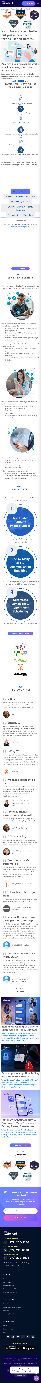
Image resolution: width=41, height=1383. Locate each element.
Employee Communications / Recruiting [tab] (20, 208)
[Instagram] (13, 1336)
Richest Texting (8, 1286)
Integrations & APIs (10, 1289)
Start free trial (20, 1145)
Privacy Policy (8, 1329)
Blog (4, 1332)
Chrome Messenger (10, 1292)
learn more (20, 268)
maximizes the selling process (20, 227)
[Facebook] (8, 1336)
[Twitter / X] (23, 1336)
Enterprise (6, 1311)
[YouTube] (18, 1336)
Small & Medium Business (12, 1307)
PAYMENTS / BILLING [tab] (20, 201)
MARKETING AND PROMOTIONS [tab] (20, 196)
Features (6, 1279)
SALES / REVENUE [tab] (20, 191)
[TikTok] (28, 1336)
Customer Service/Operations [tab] (20, 215)
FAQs (5, 1326)
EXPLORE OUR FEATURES (20, 633)
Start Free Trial (29, 3)
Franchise (6, 1304)
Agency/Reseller (9, 1314)
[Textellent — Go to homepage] (7, 3)
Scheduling (7, 1282)
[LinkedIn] (33, 1336)
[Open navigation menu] (38, 3)
